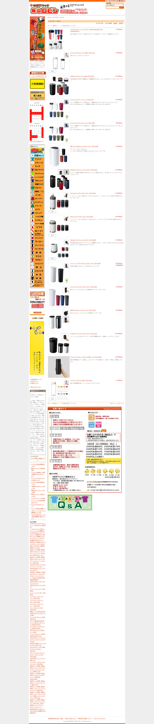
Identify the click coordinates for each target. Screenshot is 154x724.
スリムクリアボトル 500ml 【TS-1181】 (81, 380)
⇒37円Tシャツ (34, 381)
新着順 (121, 23)
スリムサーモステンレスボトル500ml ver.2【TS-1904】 (86, 357)
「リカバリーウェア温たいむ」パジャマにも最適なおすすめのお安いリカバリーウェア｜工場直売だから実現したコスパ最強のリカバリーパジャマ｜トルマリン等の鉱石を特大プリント (37, 534)
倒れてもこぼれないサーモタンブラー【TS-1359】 (84, 146)
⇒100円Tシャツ (34, 383)
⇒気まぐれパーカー (35, 387)
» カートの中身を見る (38, 76)
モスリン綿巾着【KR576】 (37, 621)
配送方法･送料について (84, 718)
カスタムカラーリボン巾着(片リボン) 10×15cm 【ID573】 (37, 649)
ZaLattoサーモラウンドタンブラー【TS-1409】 (83, 240)
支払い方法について (70, 718)
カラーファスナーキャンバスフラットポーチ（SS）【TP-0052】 (37, 654)
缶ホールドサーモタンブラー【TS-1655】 (81, 216)
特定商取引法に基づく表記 (55, 718)
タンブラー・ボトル (58, 17)
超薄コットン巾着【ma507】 (38, 611)
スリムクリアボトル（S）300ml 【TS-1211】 (82, 53)
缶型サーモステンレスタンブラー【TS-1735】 (83, 310)
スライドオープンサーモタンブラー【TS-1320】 (83, 287)
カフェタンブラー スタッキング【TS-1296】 (82, 123)
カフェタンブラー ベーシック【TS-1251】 (82, 99)
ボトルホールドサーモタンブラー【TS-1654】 (83, 193)
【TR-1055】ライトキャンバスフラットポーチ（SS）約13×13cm (38, 639)
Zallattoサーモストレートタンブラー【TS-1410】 (83, 170)
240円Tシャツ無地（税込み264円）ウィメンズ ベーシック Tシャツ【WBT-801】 (38, 688)
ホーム (49, 17)
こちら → (38, 441)
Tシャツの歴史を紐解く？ (38, 508)
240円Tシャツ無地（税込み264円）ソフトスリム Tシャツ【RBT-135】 (37, 682)
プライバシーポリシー (99, 718)
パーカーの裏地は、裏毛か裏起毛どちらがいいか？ (38, 474)
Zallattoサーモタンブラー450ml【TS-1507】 (82, 76)
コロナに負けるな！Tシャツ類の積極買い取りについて (38, 516)
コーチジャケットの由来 (38, 498)
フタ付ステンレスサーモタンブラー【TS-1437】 (83, 333)
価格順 (115, 23)
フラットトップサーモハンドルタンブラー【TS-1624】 (85, 263)
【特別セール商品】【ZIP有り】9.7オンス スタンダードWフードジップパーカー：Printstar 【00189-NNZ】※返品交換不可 (38, 576)
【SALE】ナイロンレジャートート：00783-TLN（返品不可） (38, 525)
